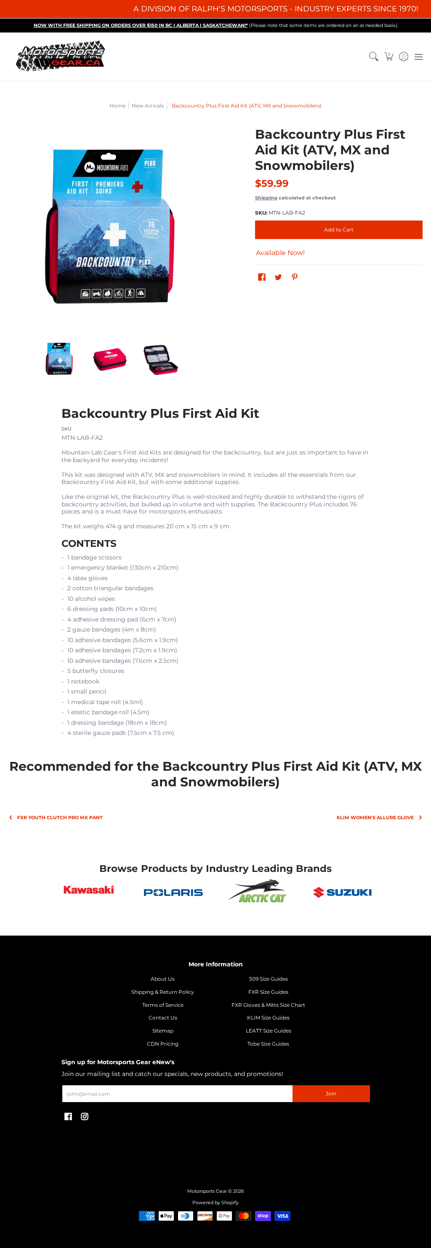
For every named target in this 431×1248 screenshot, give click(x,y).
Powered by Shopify (215, 1202)
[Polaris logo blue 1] (173, 892)
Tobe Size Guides (268, 1044)
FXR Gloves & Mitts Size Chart (268, 1005)
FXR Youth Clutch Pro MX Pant (60, 817)
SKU (66, 429)
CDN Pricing (162, 1044)
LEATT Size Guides (268, 1030)
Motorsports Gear (207, 1191)
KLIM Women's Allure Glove (375, 817)
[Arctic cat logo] (258, 892)
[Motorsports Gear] (61, 57)
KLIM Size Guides (268, 1017)
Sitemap (162, 1030)
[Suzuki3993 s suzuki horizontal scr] (342, 892)
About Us (163, 979)
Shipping (266, 198)
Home (117, 105)
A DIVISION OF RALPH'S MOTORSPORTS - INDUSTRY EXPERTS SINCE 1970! (275, 8)
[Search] (374, 57)
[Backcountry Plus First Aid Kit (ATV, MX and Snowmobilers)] (59, 359)
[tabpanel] (215, 573)
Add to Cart (339, 229)
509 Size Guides (268, 979)
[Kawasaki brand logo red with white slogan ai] (89, 892)
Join (331, 1093)
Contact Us (163, 1017)
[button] (388, 57)
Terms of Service (163, 1005)
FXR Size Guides (268, 992)
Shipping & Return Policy (162, 992)
